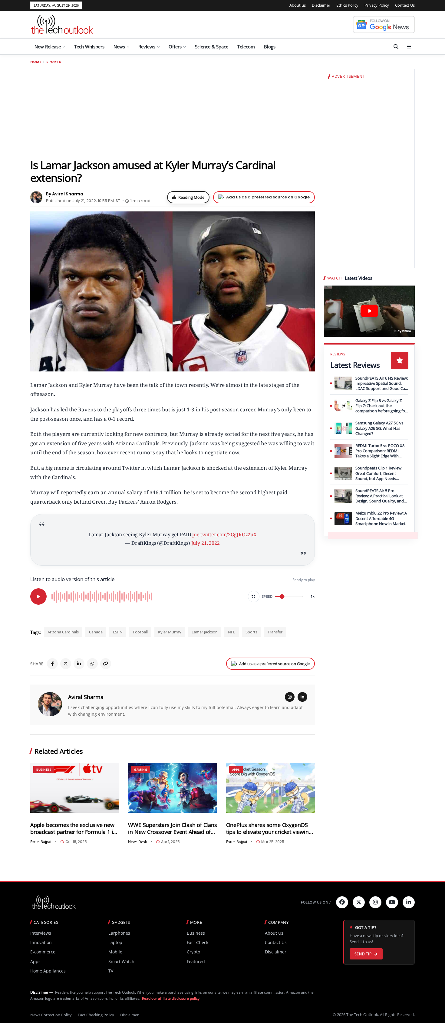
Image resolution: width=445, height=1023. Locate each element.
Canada (96, 632)
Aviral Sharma (86, 697)
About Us (274, 933)
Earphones (119, 933)
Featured (196, 961)
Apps (236, 769)
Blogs (269, 47)
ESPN (118, 632)
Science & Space (211, 47)
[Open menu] (409, 46)
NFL (231, 632)
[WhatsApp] (92, 663)
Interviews (40, 933)
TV (110, 971)
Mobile (115, 952)
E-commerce (42, 952)
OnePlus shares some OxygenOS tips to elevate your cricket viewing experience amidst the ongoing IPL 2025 (269, 828)
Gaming (140, 769)
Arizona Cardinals (63, 632)
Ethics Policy (347, 5)
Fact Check (197, 942)
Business (43, 769)
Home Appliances (48, 971)
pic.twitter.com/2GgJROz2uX (224, 534)
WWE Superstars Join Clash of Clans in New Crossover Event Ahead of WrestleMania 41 (172, 828)
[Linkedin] (409, 902)
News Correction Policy (51, 1015)
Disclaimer (321, 5)
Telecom (246, 47)
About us (297, 5)
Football (140, 632)
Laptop (115, 942)
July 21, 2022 (205, 543)
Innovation (41, 942)
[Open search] (396, 46)
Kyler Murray (169, 632)
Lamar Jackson (205, 632)
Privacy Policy (376, 5)
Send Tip (363, 953)
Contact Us (405, 5)
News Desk (137, 841)
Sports (53, 62)
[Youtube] (392, 902)
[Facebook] (52, 663)
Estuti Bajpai (40, 841)
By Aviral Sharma (64, 194)
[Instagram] (290, 697)
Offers (175, 47)
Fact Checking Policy (96, 1015)
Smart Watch (121, 961)
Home (35, 62)
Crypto (193, 952)
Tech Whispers (89, 47)
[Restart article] (253, 596)
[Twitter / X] (65, 663)
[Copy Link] (105, 663)
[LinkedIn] (79, 663)
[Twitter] (359, 902)
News (119, 47)
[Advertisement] (172, 111)
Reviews (146, 47)
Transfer (275, 632)
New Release (48, 47)
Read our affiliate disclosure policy (170, 998)
